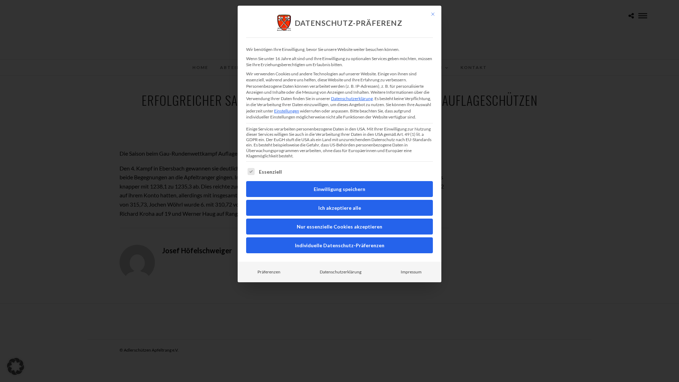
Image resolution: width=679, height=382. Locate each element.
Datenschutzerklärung (352, 98)
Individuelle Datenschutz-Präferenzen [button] (339, 245)
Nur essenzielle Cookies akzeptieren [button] (339, 227)
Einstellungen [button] (286, 111)
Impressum (411, 271)
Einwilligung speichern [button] (339, 189)
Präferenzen (268, 271)
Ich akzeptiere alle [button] (339, 208)
